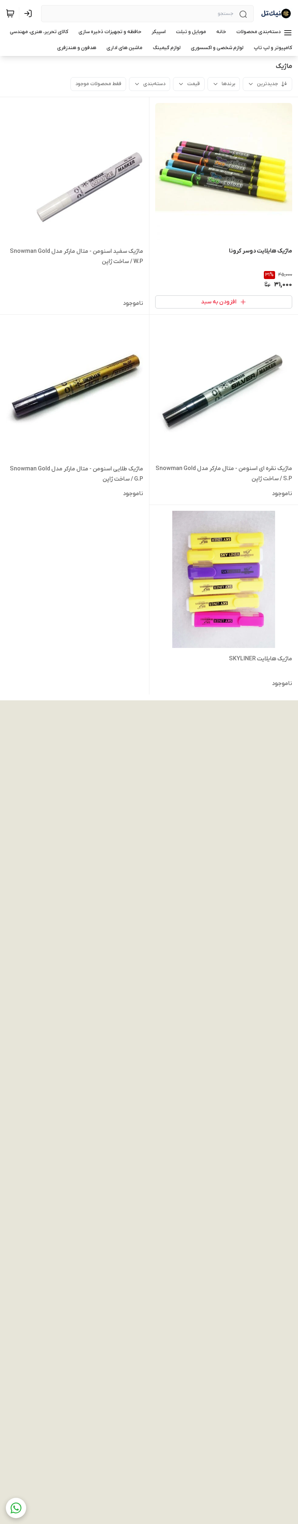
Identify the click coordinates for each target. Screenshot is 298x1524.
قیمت (193, 83)
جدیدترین (267, 83)
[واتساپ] (16, 1508)
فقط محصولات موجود (98, 83)
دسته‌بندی (154, 83)
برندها (228, 83)
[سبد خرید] (10, 13)
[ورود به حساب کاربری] (29, 13)
